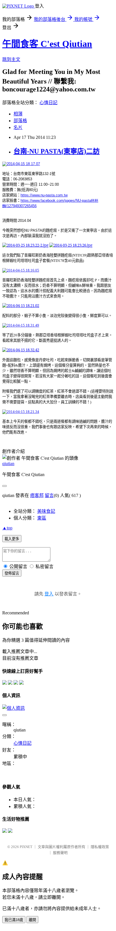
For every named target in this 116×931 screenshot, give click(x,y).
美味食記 (46, 511)
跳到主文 (11, 59)
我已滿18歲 (14, 920)
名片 (18, 127)
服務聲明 (60, 853)
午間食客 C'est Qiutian (47, 44)
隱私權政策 (100, 847)
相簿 (18, 113)
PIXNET (26, 847)
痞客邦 (37, 495)
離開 (32, 920)
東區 (41, 518)
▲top (7, 527)
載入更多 (12, 539)
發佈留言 (12, 573)
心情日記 (48, 102)
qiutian (8, 463)
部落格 (20, 120)
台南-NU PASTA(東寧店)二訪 (57, 151)
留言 (49, 495)
